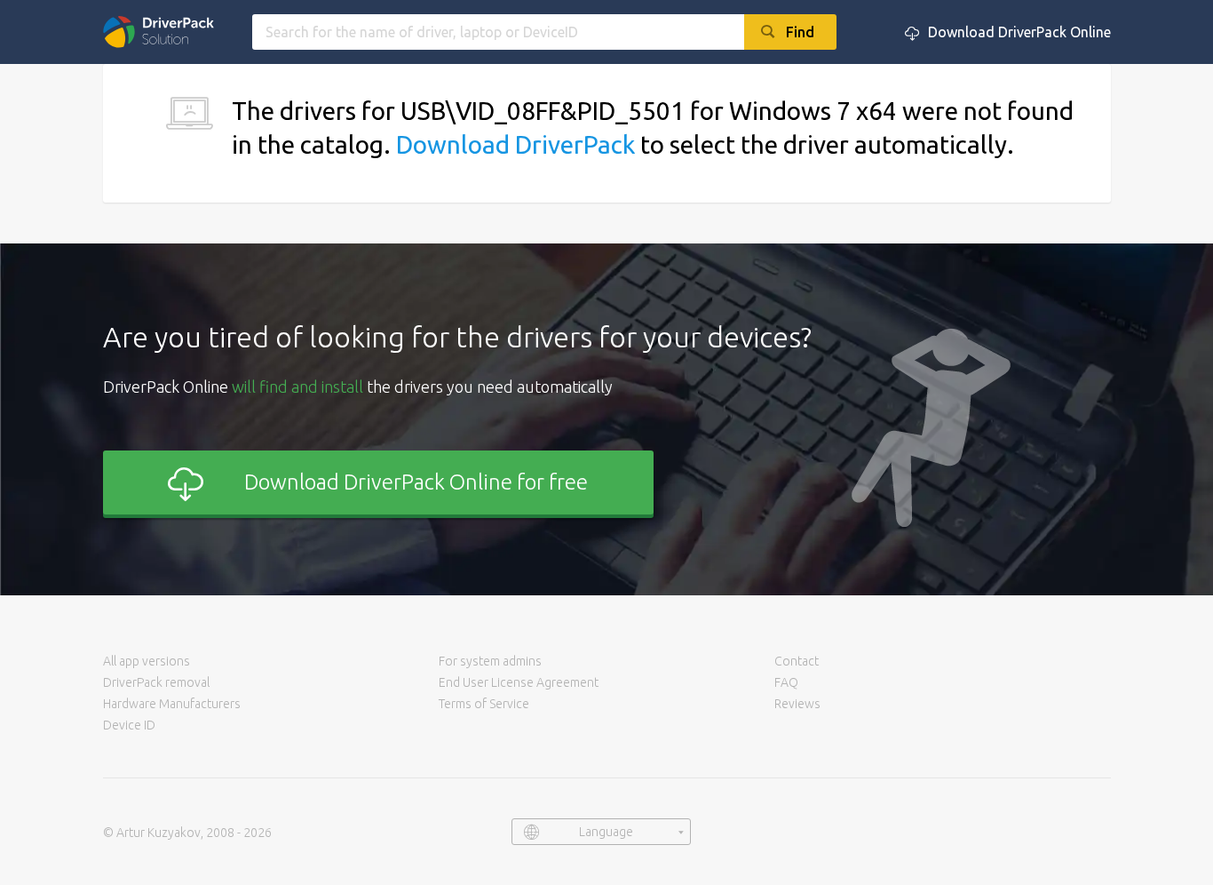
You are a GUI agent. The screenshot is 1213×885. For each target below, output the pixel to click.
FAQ (786, 682)
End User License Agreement (519, 682)
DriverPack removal (156, 682)
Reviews (797, 704)
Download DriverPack (515, 144)
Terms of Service (484, 704)
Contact (796, 661)
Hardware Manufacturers (172, 704)
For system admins (490, 661)
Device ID (129, 725)
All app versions (146, 661)
